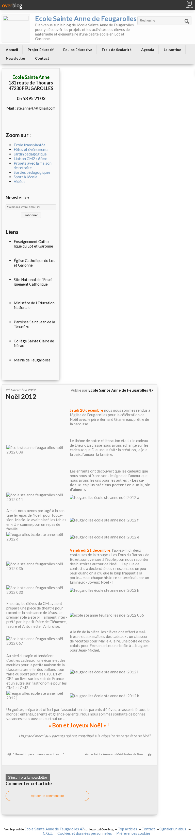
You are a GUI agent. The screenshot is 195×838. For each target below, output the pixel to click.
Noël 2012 (21, 396)
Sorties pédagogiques (32, 172)
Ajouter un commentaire (47, 796)
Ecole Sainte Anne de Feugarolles (86, 18)
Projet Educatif (41, 49)
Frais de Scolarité (117, 49)
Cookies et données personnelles (84, 833)
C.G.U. (48, 833)
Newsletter (15, 58)
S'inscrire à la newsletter (27, 777)
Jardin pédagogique (30, 154)
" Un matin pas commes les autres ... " (38, 754)
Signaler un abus (173, 829)
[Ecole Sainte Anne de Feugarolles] (16, 28)
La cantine (172, 49)
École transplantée (29, 145)
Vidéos (19, 181)
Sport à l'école (25, 176)
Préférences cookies (133, 833)
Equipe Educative (77, 49)
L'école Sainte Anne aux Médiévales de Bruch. (115, 754)
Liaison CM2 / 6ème (30, 158)
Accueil (12, 49)
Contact (42, 58)
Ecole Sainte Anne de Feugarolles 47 (54, 829)
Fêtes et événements (31, 149)
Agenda (147, 49)
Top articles (127, 829)
